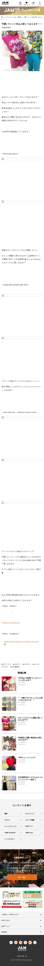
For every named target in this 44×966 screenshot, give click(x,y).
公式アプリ (29, 826)
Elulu (12, 667)
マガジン (7, 820)
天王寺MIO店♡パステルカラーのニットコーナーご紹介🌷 (30, 778)
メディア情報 (29, 820)
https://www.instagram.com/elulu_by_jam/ (21, 641)
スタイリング (29, 813)
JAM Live (29, 833)
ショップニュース (10, 826)
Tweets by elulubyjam (11, 623)
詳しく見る (22, 877)
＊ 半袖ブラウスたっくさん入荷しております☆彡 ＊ (30, 699)
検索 (20, 4)
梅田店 (17, 667)
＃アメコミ (7, 664)
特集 (5, 813)
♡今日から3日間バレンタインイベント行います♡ (30, 679)
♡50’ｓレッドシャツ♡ (26, 757)
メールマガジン (9, 839)
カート (33, 4)
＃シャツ (37, 664)
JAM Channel (9, 833)
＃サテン (27, 664)
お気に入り (27, 4)
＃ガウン (17, 664)
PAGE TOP (20, 956)
